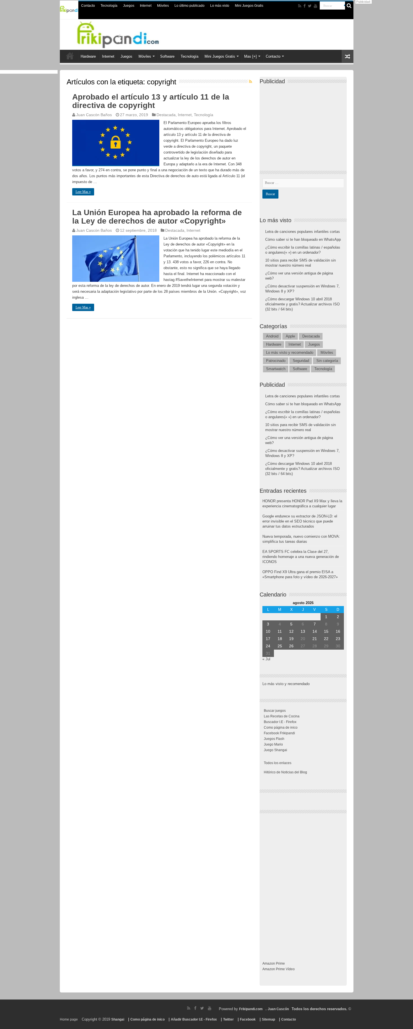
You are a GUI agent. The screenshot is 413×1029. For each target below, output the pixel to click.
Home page (69, 1019)
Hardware (88, 56)
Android (272, 336)
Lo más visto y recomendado (289, 352)
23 (338, 638)
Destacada (166, 114)
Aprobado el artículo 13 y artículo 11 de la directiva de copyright (150, 101)
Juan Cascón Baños (94, 114)
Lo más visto (219, 6)
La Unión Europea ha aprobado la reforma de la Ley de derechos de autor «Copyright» (157, 216)
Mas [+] (250, 56)
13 (303, 631)
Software (167, 56)
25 (280, 646)
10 (268, 631)
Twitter (228, 1019)
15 (326, 631)
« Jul (266, 659)
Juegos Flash (274, 739)
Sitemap (268, 1019)
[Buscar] (349, 5)
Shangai (117, 1019)
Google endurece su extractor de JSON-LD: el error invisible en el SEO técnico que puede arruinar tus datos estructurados (299, 521)
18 (280, 638)
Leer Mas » (83, 192)
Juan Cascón (278, 1009)
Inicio (70, 56)
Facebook (248, 1019)
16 (338, 631)
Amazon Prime (273, 963)
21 (314, 638)
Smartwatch (275, 369)
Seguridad (301, 361)
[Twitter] (309, 6)
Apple (290, 336)
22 (326, 638)
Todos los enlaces (277, 763)
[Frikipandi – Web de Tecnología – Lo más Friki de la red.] (125, 33)
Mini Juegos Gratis (249, 6)
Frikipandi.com (251, 1009)
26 (291, 646)
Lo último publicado (189, 6)
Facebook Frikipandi (279, 733)
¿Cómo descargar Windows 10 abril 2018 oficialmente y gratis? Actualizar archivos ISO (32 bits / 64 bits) (302, 304)
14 (314, 631)
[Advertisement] (304, 122)
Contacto (88, 6)
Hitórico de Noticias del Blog (285, 772)
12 (291, 631)
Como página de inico (281, 727)
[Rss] (300, 6)
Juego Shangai (275, 750)
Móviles (163, 6)
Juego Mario (273, 744)
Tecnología (109, 6)
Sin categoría (327, 361)
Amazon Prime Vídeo (278, 969)
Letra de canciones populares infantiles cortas (302, 231)
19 (291, 638)
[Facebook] (304, 6)
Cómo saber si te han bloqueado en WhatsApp (303, 239)
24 (268, 646)
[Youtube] (315, 6)
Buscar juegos (275, 711)
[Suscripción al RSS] (250, 81)
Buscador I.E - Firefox (280, 722)
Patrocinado (275, 361)
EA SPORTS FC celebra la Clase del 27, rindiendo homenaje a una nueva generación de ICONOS (300, 557)
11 (280, 631)
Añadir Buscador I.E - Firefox (194, 1019)
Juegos (128, 6)
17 (268, 638)
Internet (145, 6)
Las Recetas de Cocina (281, 716)
